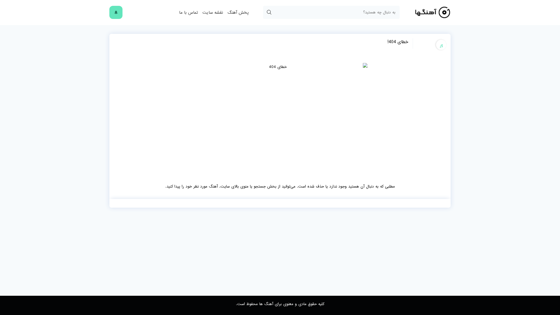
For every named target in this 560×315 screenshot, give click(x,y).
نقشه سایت (212, 12)
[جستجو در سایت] (269, 12)
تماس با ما (188, 12)
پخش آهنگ (238, 12)
